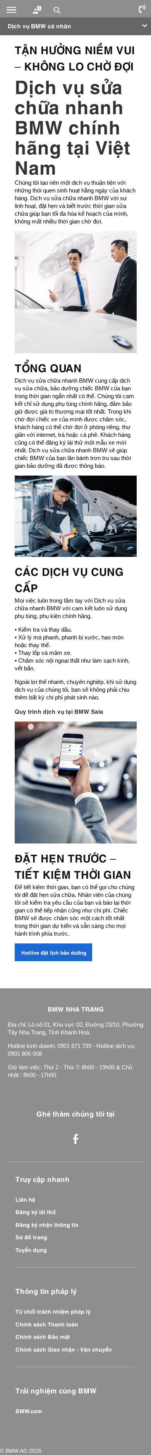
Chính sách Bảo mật (42, 1336)
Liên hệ (25, 1199)
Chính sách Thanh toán (46, 1324)
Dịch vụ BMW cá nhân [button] (39, 25)
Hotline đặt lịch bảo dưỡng (53, 952)
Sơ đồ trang (31, 1236)
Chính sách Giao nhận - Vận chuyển (63, 1349)
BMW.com (28, 1410)
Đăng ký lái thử (35, 1211)
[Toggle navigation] (11, 10)
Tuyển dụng (31, 1249)
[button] (58, 10)
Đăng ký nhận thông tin (47, 1224)
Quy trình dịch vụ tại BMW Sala (59, 711)
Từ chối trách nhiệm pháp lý (53, 1311)
